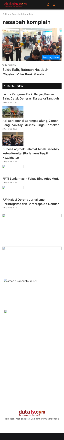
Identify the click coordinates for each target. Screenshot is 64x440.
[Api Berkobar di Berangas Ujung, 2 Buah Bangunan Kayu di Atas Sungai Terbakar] (12, 116)
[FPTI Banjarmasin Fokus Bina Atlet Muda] (12, 167)
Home (8, 14)
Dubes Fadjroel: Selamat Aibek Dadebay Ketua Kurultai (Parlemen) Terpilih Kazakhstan (30, 153)
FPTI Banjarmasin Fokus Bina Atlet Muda (30, 178)
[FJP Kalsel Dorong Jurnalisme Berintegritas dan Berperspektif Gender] (12, 188)
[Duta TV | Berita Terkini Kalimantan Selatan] (15, 4)
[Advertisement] (32, 373)
